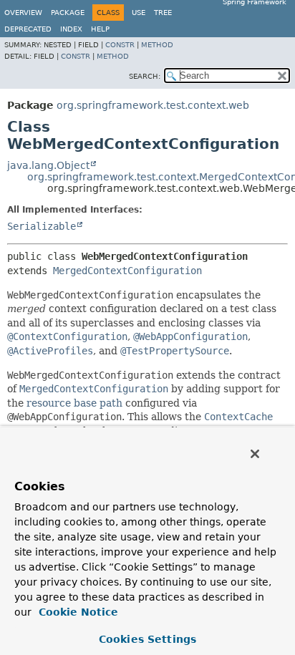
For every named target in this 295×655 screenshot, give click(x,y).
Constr (120, 45)
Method (157, 45)
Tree (163, 12)
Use (138, 12)
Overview (23, 12)
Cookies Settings (147, 639)
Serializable (41, 226)
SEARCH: (144, 76)
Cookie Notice (76, 612)
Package (67, 12)
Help (100, 29)
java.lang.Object (48, 165)
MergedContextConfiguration (127, 270)
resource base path (74, 403)
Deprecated (28, 29)
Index (71, 29)
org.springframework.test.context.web (153, 105)
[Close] (255, 454)
